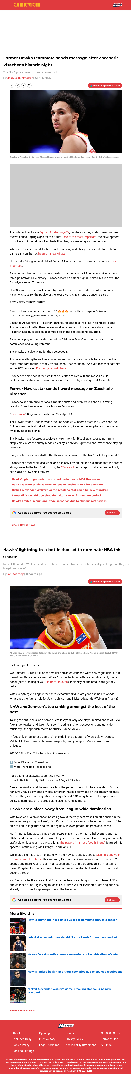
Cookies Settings (23, 1051)
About (16, 1033)
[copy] (29, 85)
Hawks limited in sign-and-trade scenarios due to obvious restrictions (59, 500)
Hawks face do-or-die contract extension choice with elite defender (57, 484)
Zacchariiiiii (18, 414)
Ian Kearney (15, 574)
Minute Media (20, 1059)
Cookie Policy (20, 1045)
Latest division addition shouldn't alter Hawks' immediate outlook (57, 495)
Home (13, 524)
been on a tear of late (51, 253)
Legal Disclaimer (49, 1045)
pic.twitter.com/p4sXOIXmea (87, 311)
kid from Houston (57, 682)
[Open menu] (8, 5)
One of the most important (79, 237)
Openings (45, 1033)
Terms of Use (109, 1039)
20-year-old (68, 467)
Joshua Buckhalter (20, 77)
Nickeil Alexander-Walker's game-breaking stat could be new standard (60, 490)
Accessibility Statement (81, 1045)
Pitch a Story (47, 1039)
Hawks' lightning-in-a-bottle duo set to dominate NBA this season (56, 479)
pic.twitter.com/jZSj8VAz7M (46, 775)
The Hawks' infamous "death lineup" (82, 842)
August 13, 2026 (70, 780)
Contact (71, 1033)
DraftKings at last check (51, 368)
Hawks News (27, 524)
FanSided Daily (21, 1039)
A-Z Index (107, 1045)
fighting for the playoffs (54, 232)
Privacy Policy (74, 1039)
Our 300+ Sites (110, 1033)
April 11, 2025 (56, 315)
